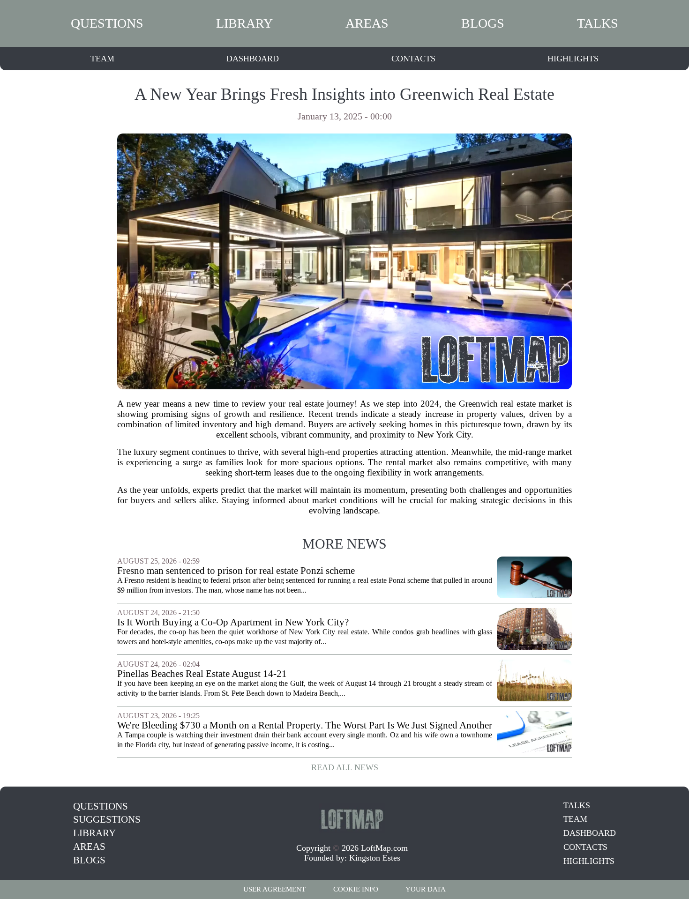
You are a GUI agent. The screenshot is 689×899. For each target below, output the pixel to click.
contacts (413, 58)
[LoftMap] (352, 818)
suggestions (107, 819)
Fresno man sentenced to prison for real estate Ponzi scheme (236, 571)
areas (367, 23)
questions (107, 23)
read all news (344, 767)
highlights (573, 58)
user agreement (274, 889)
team (102, 58)
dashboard (252, 58)
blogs (482, 23)
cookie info (355, 889)
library (244, 23)
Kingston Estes (374, 857)
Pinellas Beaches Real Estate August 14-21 (202, 674)
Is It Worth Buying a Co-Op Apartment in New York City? (233, 622)
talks (597, 23)
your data (425, 889)
